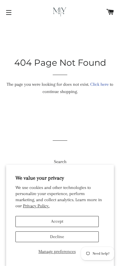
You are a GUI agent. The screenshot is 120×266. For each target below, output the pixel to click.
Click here (99, 84)
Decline (57, 236)
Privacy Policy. (36, 205)
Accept (57, 221)
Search (60, 161)
